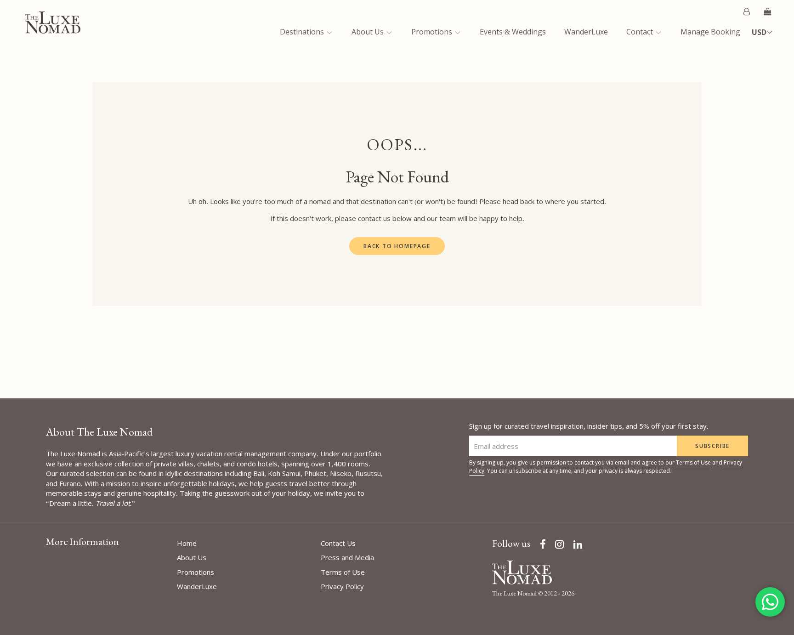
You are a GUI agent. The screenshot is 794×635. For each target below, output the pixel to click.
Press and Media (347, 557)
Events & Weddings (513, 32)
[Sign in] (746, 11)
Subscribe (712, 446)
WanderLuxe (586, 32)
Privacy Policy (342, 586)
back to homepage (397, 246)
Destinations (303, 32)
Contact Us (338, 543)
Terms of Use (693, 462)
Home (187, 543)
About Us (369, 32)
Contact (640, 32)
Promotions (432, 32)
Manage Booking (710, 32)
